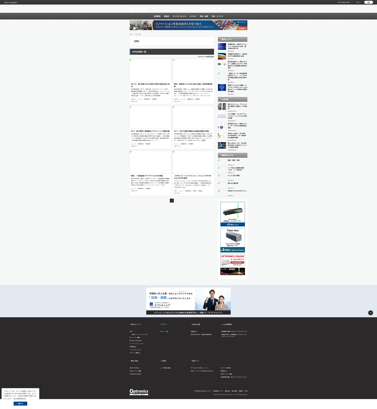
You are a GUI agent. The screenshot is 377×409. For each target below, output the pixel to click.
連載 (240, 8)
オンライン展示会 (135, 353)
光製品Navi (194, 331)
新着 (202, 8)
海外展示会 (133, 347)
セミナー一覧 (164, 331)
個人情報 (234, 391)
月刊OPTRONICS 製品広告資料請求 (201, 334)
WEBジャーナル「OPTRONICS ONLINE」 (202, 371)
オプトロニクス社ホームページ (200, 368)
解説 (213, 8)
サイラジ (233, 8)
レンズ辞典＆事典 (165, 368)
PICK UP (133, 99)
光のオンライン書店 (135, 371)
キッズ (225, 8)
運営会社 (227, 391)
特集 (219, 8)
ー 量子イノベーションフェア (139, 334)
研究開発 (154, 99)
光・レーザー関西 (135, 337)
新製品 (200, 191)
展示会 (195, 191)
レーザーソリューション (137, 344)
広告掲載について (218, 391)
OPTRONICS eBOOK (135, 374)
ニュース (139, 99)
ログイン (358, 2)
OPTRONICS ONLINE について (202, 391)
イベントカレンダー (343, 2)
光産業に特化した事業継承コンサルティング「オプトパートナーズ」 (234, 335)
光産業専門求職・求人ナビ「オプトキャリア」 (234, 331)
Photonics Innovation (136, 340)
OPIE (175, 191)
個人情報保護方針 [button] (20, 398)
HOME (131, 34)
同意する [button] (20, 403)
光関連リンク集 (242, 391)
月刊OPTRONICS (134, 368)
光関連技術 (147, 99)
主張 (208, 8)
